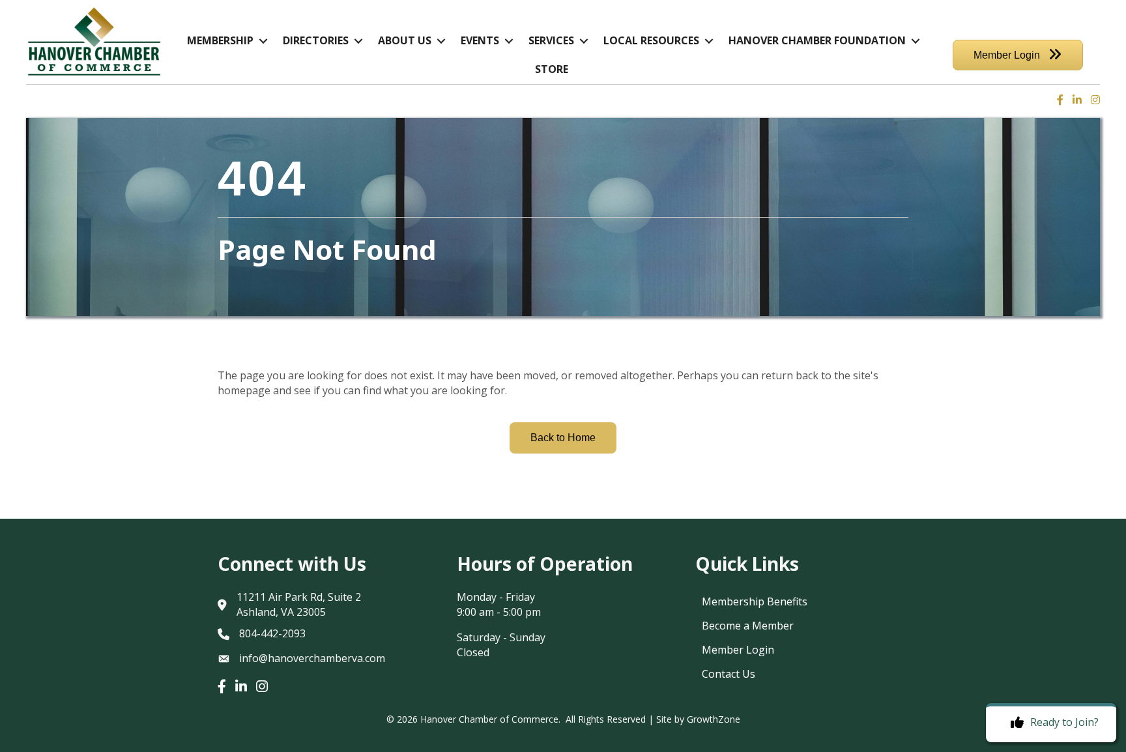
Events (480, 40)
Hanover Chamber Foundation (817, 40)
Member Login (738, 650)
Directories (316, 40)
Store (551, 69)
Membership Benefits (754, 601)
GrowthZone (713, 719)
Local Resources (651, 40)
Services (551, 40)
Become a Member (748, 625)
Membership (220, 40)
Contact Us (728, 674)
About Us (404, 40)
